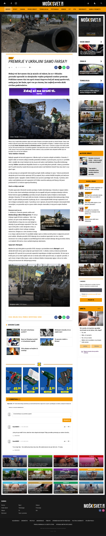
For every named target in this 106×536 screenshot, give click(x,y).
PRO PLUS (32, 520)
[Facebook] (11, 3)
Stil (74, 9)
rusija (20, 317)
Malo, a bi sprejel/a (87, 335)
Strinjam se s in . (91, 295)
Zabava (22, 9)
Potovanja (55, 9)
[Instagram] (16, 3)
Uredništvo (24, 520)
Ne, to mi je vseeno (87, 338)
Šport (15, 9)
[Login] (88, 3)
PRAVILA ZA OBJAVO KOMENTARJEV (16, 407)
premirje (25, 317)
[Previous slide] (7, 378)
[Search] (101, 3)
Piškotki (48, 520)
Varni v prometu (94, 9)
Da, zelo (84, 332)
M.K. (12, 67)
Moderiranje (40, 520)
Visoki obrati (32, 9)
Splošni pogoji (90, 520)
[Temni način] (95, 3)
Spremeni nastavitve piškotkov (61, 520)
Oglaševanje (15, 520)
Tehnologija (43, 9)
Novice (8, 9)
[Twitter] (60, 67)
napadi (40, 317)
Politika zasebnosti (78, 520)
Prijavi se (67, 420)
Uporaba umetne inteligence (64, 524)
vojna (10, 317)
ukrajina (15, 317)
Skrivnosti (82, 9)
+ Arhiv (99, 308)
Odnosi (63, 9)
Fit (70, 9)
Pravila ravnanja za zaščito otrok (44, 524)
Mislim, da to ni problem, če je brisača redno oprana (91, 341)
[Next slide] (71, 378)
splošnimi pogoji (92, 294)
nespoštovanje (33, 317)
